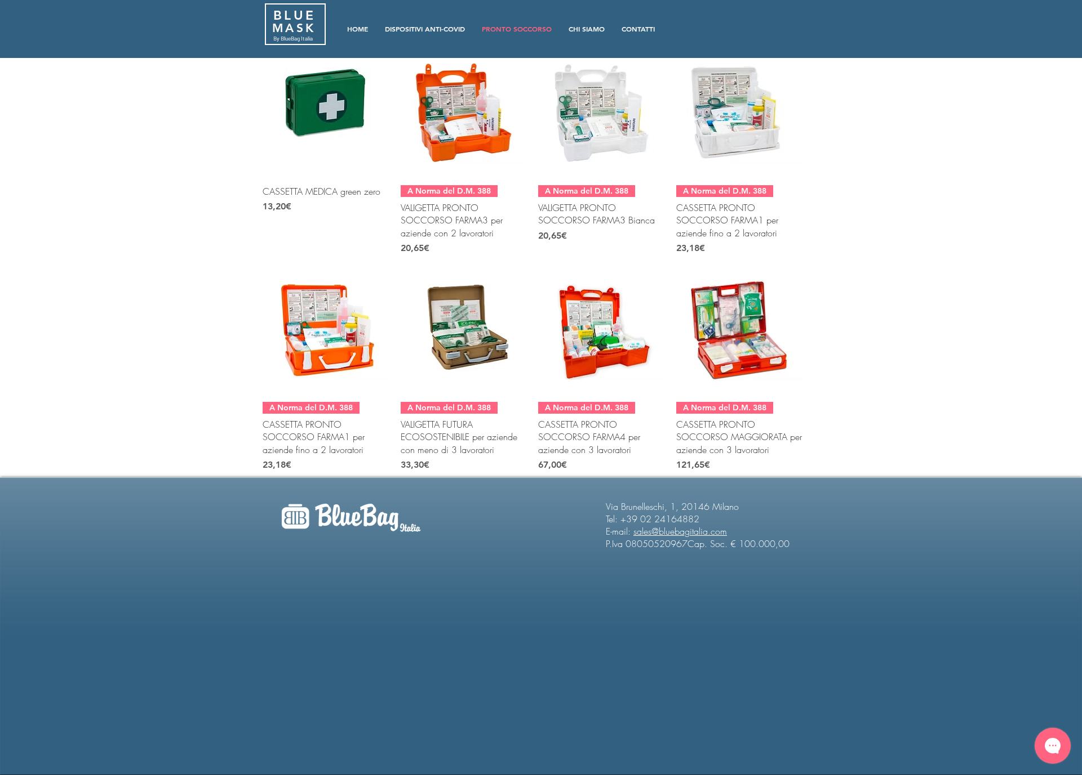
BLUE (291, 15)
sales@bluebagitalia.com (680, 531)
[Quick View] (326, 113)
